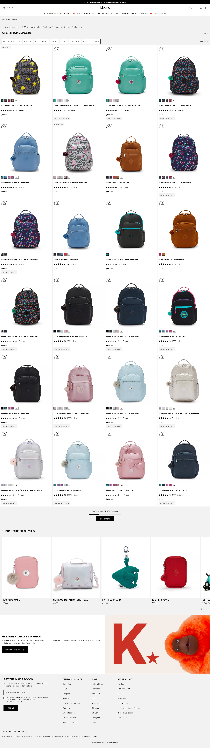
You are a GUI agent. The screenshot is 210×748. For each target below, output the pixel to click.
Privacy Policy (123, 382)
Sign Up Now (117, 391)
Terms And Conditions (119, 384)
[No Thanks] (142, 353)
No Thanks (135, 391)
